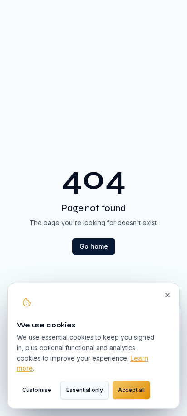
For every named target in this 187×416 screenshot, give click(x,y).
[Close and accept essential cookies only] (167, 295)
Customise (36, 389)
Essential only (84, 389)
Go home (93, 246)
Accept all (131, 389)
